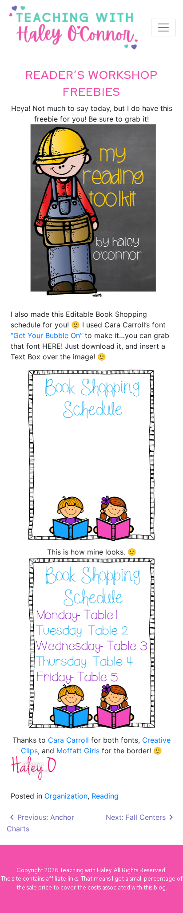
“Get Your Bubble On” (47, 335)
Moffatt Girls (77, 750)
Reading (105, 795)
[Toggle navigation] (163, 27)
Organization (66, 795)
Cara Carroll (68, 740)
